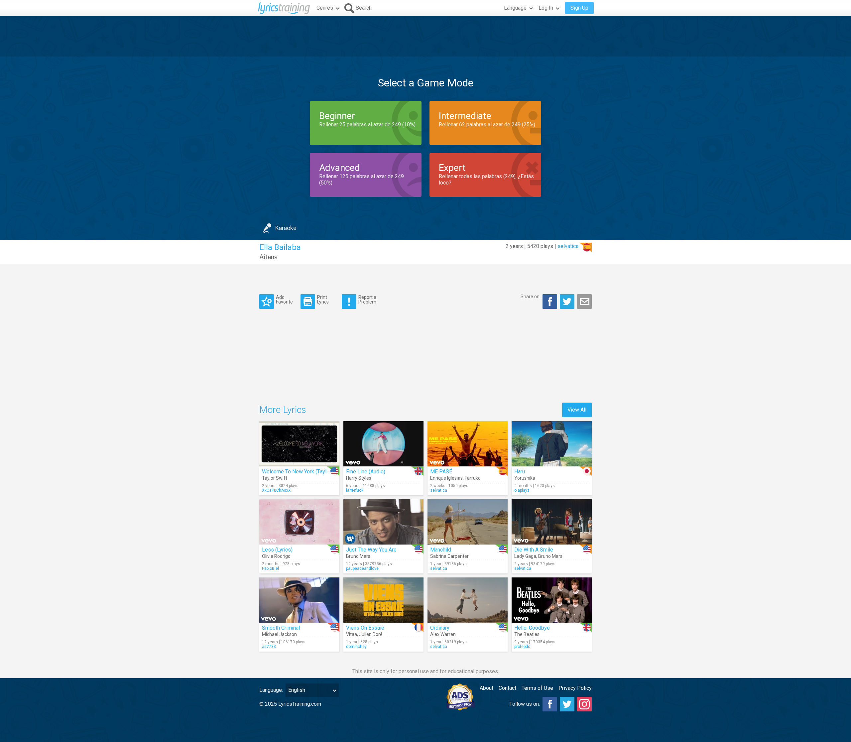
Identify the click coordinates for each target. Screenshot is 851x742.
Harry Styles (358, 478)
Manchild (440, 550)
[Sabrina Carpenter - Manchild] (467, 522)
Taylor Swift (274, 478)
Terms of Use (537, 688)
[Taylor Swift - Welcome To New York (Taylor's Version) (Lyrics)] (299, 443)
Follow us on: (524, 704)
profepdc (522, 646)
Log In (546, 8)
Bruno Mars (358, 556)
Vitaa (351, 634)
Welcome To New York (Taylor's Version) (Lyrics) (318, 471)
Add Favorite (284, 299)
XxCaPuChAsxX (276, 490)
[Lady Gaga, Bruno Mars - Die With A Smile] (552, 522)
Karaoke (286, 227)
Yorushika (524, 478)
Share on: (531, 296)
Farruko (473, 478)
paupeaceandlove (362, 568)
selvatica (567, 246)
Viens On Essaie (365, 628)
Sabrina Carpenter (449, 556)
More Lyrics (282, 409)
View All (576, 410)
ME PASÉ (441, 471)
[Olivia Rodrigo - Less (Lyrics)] (299, 522)
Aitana (268, 257)
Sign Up (579, 8)
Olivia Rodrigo (276, 556)
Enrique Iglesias (446, 478)
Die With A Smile (533, 550)
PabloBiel (270, 568)
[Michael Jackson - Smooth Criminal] (299, 600)
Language (515, 8)
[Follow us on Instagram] (584, 704)
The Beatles (527, 634)
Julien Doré (371, 634)
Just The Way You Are (371, 550)
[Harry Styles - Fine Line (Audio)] (383, 443)
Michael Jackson (279, 634)
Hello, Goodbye (532, 628)
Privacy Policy (575, 688)
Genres (324, 8)
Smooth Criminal (281, 628)
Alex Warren (443, 634)
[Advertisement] (425, 36)
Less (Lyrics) (277, 550)
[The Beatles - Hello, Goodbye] (552, 600)
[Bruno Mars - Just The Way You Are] (383, 522)
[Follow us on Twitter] (567, 704)
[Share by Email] (584, 301)
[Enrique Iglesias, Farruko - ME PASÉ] (467, 443)
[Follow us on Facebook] (550, 704)
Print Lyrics (323, 299)
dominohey (356, 646)
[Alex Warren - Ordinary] (467, 600)
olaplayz (522, 490)
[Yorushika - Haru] (552, 443)
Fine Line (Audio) (365, 471)
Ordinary (439, 628)
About (486, 688)
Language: (271, 690)
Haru (519, 471)
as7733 (269, 646)
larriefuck (354, 490)
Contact (507, 688)
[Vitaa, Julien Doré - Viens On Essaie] (383, 600)
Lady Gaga (525, 556)
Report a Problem (367, 299)
